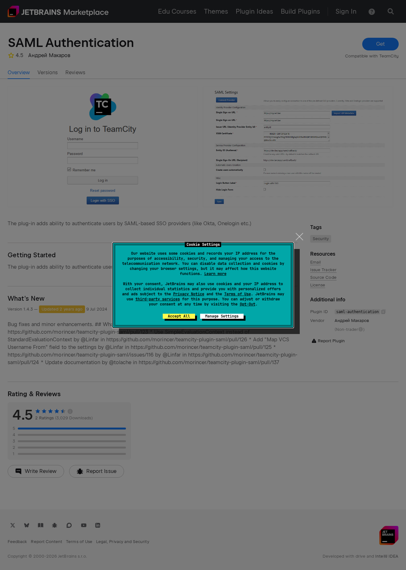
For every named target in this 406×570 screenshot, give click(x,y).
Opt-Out (247, 304)
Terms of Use (237, 294)
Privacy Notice (188, 294)
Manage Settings (222, 316)
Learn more (215, 273)
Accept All (179, 316)
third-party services (157, 299)
